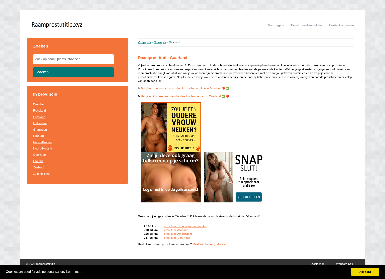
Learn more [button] (74, 271)
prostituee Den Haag (177, 237)
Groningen (40, 129)
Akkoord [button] (365, 271)
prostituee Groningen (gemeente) (185, 226)
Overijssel (39, 154)
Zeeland (38, 167)
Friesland (39, 117)
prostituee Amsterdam (178, 233)
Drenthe (38, 104)
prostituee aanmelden (306, 25)
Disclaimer (317, 263)
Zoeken (43, 72)
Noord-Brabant (42, 142)
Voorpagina (276, 25)
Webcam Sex (344, 263)
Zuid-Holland (41, 173)
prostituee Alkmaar (176, 229)
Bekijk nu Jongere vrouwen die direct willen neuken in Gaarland (181, 88)
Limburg (38, 135)
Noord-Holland (42, 148)
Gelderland (40, 123)
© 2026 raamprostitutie (40, 263)
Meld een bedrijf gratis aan (210, 244)
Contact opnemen (341, 25)
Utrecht (38, 161)
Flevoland (39, 110)
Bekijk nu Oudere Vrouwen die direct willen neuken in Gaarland (181, 96)
